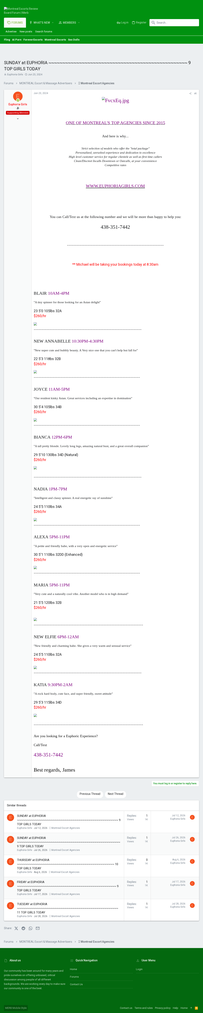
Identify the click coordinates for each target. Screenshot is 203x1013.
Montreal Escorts (55, 39)
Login (139, 969)
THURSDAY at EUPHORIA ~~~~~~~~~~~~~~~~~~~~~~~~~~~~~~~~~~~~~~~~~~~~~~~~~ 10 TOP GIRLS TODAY (67, 864)
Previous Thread (90, 793)
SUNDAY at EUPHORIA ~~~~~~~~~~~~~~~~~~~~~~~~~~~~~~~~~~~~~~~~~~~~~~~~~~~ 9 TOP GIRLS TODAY (69, 820)
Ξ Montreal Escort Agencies (64, 828)
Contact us (76, 984)
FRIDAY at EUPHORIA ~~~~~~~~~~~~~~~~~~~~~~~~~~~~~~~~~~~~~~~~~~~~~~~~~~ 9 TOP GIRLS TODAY (68, 886)
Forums (74, 976)
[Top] (191, 1008)
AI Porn (16, 39)
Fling (7, 39)
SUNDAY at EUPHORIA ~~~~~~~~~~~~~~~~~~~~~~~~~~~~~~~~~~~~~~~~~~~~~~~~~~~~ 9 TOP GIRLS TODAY (68, 842)
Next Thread (115, 793)
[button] (52, 22)
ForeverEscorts (33, 39)
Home (73, 969)
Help (175, 1007)
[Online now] (18, 100)
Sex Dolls (73, 39)
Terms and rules (144, 1007)
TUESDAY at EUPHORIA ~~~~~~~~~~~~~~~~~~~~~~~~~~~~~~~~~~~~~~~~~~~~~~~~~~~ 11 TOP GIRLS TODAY (67, 908)
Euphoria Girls (15, 74)
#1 (195, 93)
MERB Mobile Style (16, 1007)
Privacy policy (162, 1007)
